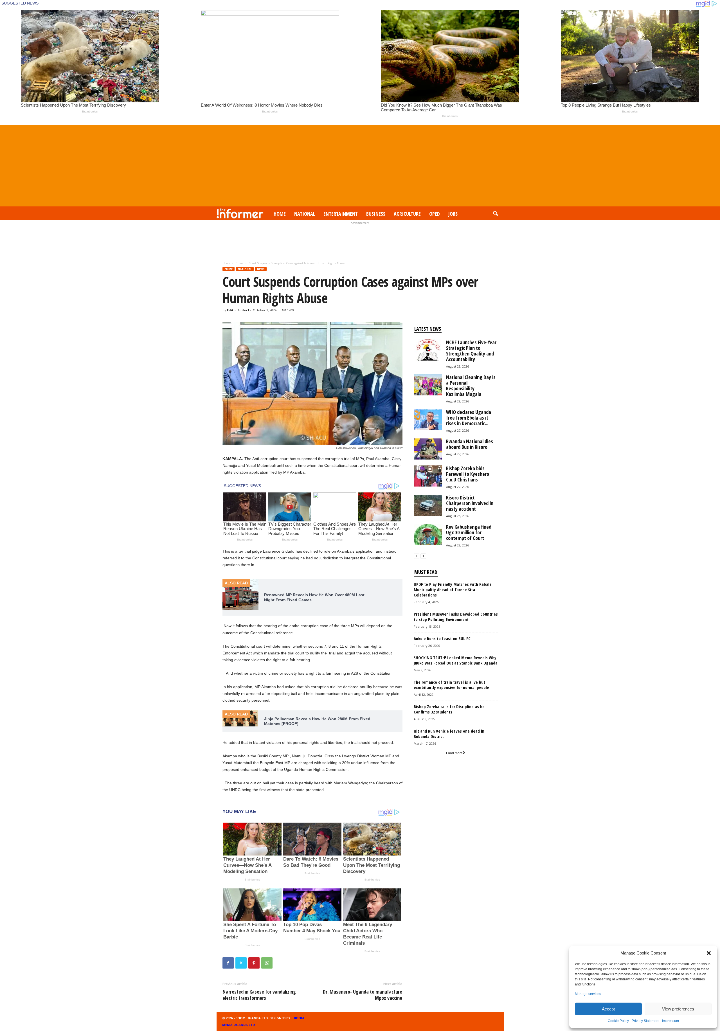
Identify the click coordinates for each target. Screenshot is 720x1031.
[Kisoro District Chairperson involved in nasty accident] (428, 505)
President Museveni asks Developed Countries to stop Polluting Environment (456, 616)
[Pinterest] (254, 963)
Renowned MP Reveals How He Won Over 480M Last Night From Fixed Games (314, 597)
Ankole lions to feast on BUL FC (442, 638)
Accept (608, 1009)
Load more (454, 753)
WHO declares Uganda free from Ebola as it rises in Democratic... (468, 418)
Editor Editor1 (238, 310)
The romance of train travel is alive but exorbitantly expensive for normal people (451, 684)
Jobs (453, 213)
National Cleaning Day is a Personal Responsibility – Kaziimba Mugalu (471, 385)
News (261, 269)
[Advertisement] (360, 164)
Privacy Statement (645, 1021)
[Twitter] (241, 963)
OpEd (434, 213)
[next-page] (423, 556)
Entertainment (340, 213)
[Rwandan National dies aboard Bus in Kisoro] (428, 449)
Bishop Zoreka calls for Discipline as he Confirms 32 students (449, 709)
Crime (239, 263)
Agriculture (407, 213)
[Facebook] (228, 963)
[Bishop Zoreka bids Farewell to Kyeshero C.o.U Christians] (428, 476)
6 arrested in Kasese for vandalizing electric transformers (259, 995)
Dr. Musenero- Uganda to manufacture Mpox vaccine (362, 995)
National (304, 213)
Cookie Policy (618, 1021)
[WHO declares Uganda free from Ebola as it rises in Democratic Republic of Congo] (428, 419)
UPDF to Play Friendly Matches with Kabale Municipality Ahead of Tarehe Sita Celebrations (453, 589)
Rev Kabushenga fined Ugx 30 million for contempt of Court (468, 532)
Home (280, 213)
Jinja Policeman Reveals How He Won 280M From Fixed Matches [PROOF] (317, 721)
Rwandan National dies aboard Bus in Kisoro (469, 444)
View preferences (678, 1009)
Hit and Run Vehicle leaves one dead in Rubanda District (449, 733)
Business (375, 213)
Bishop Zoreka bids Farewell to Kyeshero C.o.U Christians (467, 474)
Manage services (588, 994)
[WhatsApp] (267, 963)
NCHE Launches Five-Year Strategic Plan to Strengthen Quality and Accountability (471, 351)
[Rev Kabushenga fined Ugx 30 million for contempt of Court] (428, 534)
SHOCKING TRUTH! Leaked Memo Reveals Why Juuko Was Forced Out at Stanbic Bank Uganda (456, 660)
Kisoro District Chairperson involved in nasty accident (469, 503)
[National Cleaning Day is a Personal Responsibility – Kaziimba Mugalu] (428, 384)
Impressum (670, 1021)
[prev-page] (416, 556)
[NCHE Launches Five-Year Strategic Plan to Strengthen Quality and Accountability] (428, 350)
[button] (709, 953)
